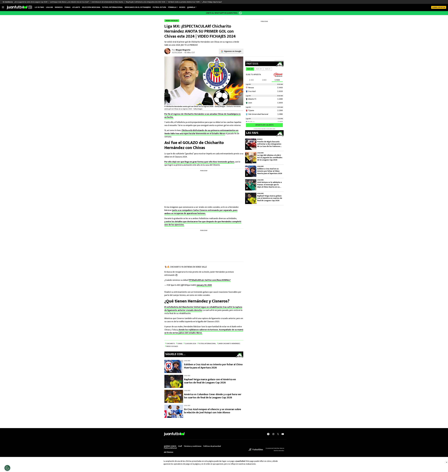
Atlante (76, 7)
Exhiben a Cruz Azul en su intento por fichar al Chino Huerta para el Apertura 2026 (213, 366)
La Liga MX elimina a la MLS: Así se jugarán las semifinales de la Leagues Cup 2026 (269, 157)
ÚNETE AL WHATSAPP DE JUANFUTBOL (222, 13)
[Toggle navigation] (3, 7)
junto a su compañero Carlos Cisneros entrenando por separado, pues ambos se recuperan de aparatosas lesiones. (200, 212)
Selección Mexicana (91, 7)
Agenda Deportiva (438, 7)
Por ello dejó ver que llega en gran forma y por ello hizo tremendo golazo (199, 162)
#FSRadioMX (195, 280)
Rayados (59, 7)
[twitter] (278, 434)
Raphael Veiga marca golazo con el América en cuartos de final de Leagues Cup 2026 (210, 381)
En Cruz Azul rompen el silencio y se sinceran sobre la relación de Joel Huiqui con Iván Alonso (212, 411)
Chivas (179, 343)
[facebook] (268, 434)
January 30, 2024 (204, 285)
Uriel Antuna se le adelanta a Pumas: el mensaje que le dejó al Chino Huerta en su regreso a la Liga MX (269, 184)
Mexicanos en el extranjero (138, 7)
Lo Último (39, 7)
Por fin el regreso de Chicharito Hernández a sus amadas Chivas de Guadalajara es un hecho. (202, 115)
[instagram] (273, 434)
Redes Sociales (172, 346)
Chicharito (170, 343)
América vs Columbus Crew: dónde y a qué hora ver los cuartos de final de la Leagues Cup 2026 (212, 396)
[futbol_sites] (255, 449)
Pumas (67, 7)
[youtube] (282, 434)
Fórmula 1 (172, 7)
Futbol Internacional (207, 343)
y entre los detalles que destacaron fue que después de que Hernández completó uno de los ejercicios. (202, 223)
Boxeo (182, 7)
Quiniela (191, 7)
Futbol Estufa (159, 7)
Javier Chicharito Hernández (229, 343)
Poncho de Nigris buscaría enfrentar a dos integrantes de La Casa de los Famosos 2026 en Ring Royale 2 (269, 144)
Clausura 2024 (190, 343)
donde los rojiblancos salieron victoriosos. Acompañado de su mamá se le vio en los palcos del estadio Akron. (203, 331)
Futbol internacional (112, 7)
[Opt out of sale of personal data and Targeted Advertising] (7, 468)
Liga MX (49, 7)
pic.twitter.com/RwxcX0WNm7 (216, 280)
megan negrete (183, 50)
